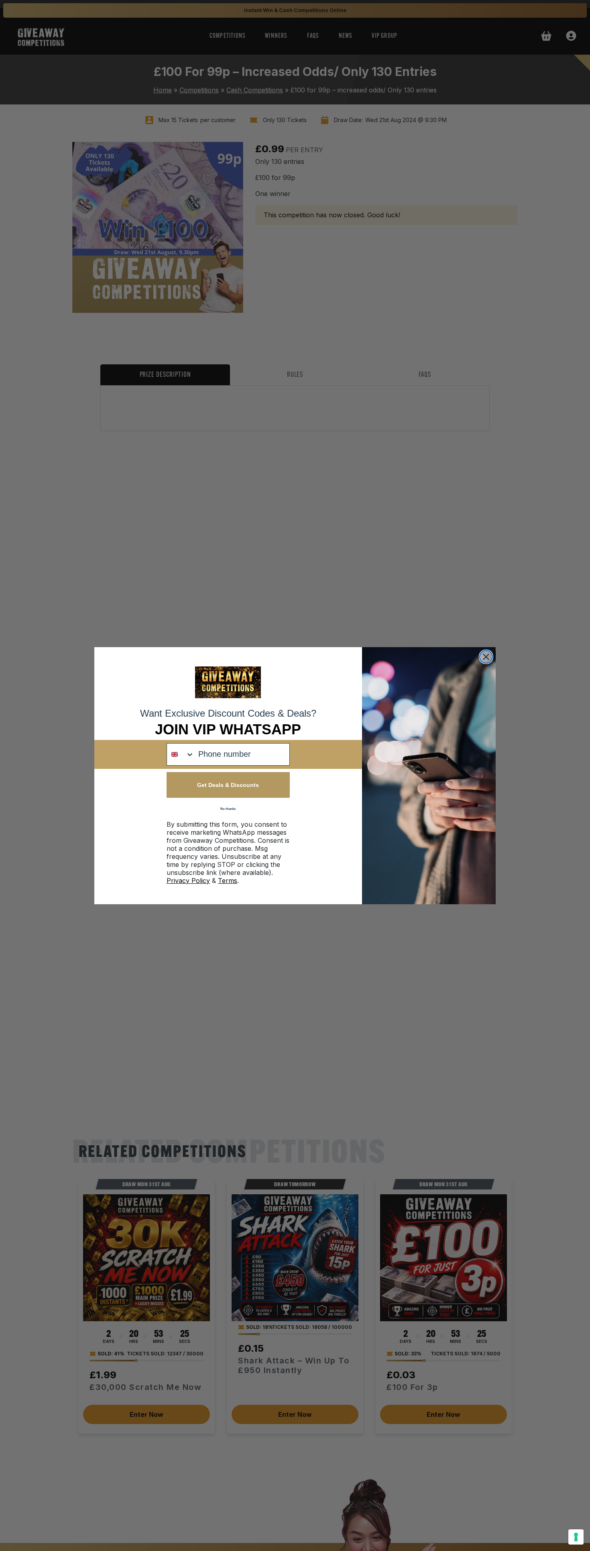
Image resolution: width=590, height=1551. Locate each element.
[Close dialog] (486, 656)
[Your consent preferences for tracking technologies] (576, 1537)
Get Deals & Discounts (228, 785)
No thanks (228, 809)
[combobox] (180, 754)
